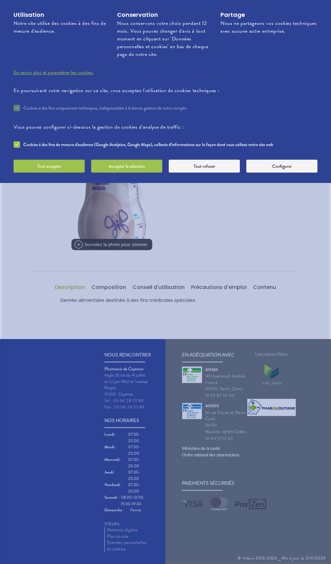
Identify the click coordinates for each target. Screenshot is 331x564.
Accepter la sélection (127, 166)
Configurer (282, 166)
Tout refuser (204, 166)
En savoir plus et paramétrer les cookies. (54, 72)
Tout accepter (49, 166)
